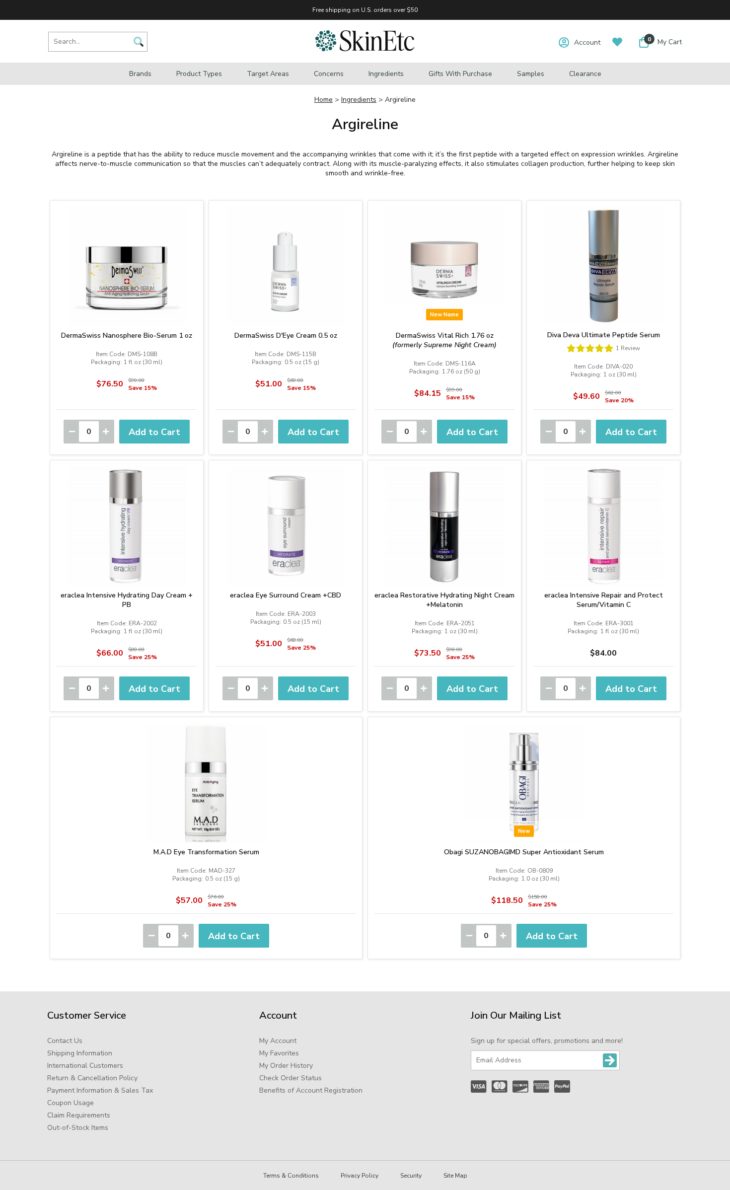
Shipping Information (79, 1053)
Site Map (455, 1176)
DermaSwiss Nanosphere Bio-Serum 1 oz (126, 335)
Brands (140, 73)
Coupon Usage (70, 1103)
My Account (277, 1040)
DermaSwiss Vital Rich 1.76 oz (444, 340)
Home (323, 99)
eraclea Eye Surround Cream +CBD (285, 595)
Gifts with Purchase (460, 73)
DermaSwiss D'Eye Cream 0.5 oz (285, 335)
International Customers (85, 1065)
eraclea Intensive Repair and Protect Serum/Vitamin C (603, 600)
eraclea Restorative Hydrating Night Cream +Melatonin (444, 600)
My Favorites (279, 1053)
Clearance (585, 73)
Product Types (199, 73)
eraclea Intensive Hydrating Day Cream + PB (127, 600)
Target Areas (268, 73)
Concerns (329, 73)
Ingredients (386, 73)
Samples (530, 73)
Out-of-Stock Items (77, 1127)
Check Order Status (290, 1078)
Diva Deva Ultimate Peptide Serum (603, 335)
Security (411, 1176)
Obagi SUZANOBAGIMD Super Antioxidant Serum (524, 852)
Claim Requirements (78, 1115)
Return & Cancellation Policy (92, 1078)
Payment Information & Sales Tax (100, 1090)
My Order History (286, 1065)
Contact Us (64, 1040)
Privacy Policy (359, 1176)
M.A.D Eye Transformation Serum (206, 852)
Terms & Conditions (291, 1176)
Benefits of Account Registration (311, 1090)
